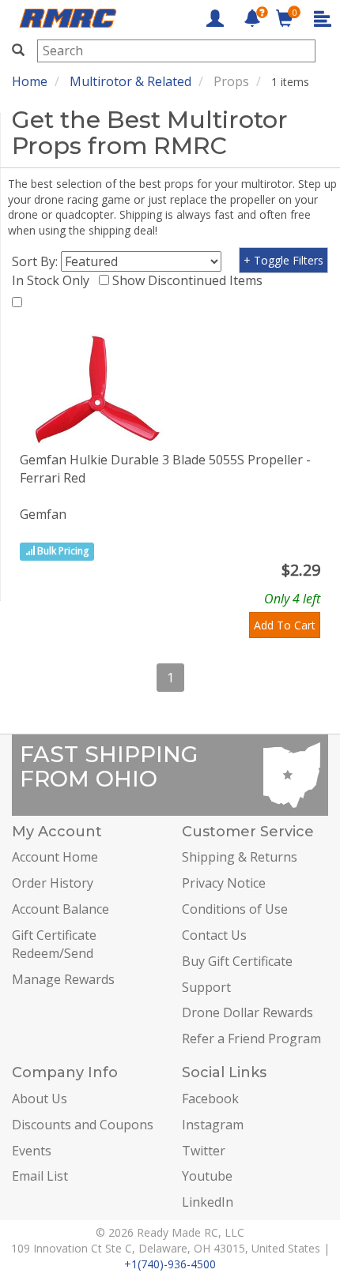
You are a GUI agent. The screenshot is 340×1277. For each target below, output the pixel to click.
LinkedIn (207, 1202)
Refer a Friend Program (251, 1038)
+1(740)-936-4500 (170, 1263)
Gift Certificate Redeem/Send (54, 944)
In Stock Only (54, 280)
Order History (52, 883)
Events (31, 1150)
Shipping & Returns (239, 857)
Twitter (203, 1150)
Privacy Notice (224, 883)
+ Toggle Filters (283, 260)
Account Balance (60, 909)
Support (206, 987)
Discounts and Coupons (82, 1124)
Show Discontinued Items (190, 280)
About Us (39, 1098)
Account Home (55, 857)
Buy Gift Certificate (237, 961)
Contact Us (214, 935)
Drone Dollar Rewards (247, 1012)
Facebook (210, 1098)
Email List (40, 1176)
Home (29, 81)
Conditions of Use (235, 909)
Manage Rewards (63, 979)
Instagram (213, 1124)
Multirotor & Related (130, 81)
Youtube (207, 1176)
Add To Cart (284, 625)
